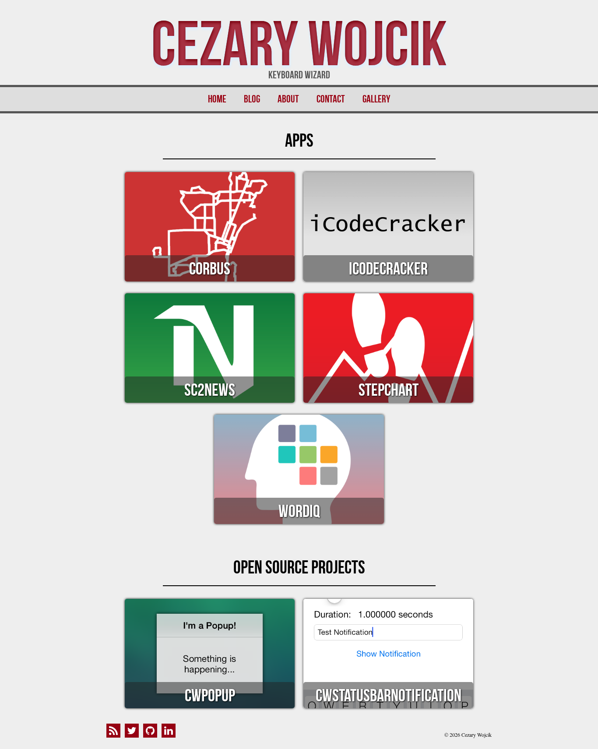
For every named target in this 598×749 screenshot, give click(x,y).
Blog (252, 99)
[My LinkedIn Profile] (171, 734)
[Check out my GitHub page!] (152, 734)
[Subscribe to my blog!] (115, 734)
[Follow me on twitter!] (134, 734)
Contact (331, 99)
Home (217, 99)
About (288, 99)
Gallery (376, 99)
